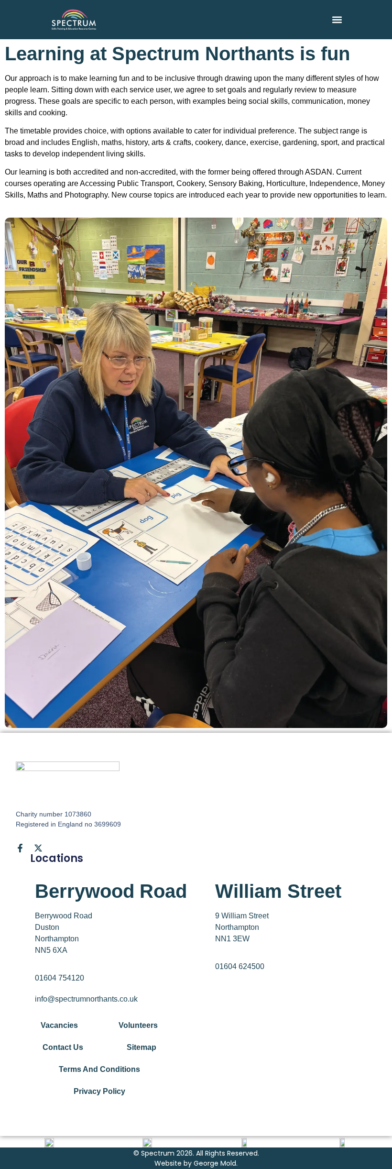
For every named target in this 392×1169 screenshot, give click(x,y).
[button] (337, 19)
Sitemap (141, 1047)
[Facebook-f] (20, 848)
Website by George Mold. (196, 1163)
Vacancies (59, 1025)
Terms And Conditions (99, 1069)
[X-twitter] (38, 848)
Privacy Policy (99, 1091)
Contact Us (63, 1047)
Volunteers (138, 1025)
